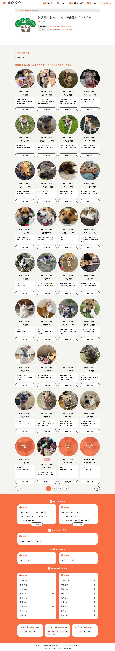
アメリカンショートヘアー (69, 520)
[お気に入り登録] (33, 86)
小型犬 (22, 541)
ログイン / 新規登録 (106, 3)
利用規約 (76, 645)
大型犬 (37, 541)
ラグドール (84, 520)
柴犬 (22, 516)
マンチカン (80, 512)
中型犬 (30, 541)
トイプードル (39, 512)
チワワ (49, 512)
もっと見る (37, 524)
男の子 (22, 560)
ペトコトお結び (20, 10)
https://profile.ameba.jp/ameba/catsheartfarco (61, 29)
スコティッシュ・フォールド (70, 516)
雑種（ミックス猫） (67, 512)
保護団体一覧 (28, 10)
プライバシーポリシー (66, 645)
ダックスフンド (31, 516)
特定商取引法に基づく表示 (51, 645)
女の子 (30, 560)
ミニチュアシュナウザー (27, 520)
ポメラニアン (43, 516)
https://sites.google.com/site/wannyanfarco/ (60, 26)
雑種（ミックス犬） (26, 512)
